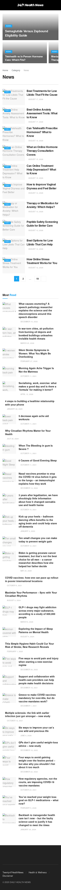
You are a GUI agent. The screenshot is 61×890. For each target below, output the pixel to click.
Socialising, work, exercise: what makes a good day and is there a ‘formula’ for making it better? (38, 386)
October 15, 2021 (28, 509)
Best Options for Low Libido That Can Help (40, 242)
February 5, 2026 (28, 808)
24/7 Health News (30, 5)
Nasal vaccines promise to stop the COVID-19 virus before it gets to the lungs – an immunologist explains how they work (38, 478)
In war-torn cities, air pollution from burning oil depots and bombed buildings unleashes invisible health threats (36, 333)
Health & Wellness (38, 872)
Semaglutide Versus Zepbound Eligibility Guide (26, 33)
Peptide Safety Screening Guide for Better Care (42, 223)
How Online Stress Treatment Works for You (42, 261)
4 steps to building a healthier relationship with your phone (29, 402)
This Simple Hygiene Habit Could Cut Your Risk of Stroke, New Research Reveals (29, 645)
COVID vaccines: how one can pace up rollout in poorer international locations (31, 579)
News (8, 26)
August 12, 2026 (35, 249)
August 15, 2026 (35, 159)
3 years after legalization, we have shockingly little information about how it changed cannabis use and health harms (38, 500)
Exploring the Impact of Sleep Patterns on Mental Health (36, 630)
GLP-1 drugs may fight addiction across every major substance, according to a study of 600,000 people (37, 612)
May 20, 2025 (26, 571)
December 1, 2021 (28, 706)
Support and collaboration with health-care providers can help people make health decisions (37, 680)
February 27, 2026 (28, 361)
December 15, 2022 (29, 321)
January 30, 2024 (28, 829)
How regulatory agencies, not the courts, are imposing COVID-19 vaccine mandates (38, 782)
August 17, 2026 (35, 99)
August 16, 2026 (35, 140)
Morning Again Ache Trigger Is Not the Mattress (36, 369)
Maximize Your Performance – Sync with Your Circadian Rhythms (31, 594)
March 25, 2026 (27, 343)
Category (16, 70)
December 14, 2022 (29, 488)
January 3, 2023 (27, 531)
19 (37, 278)
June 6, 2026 (26, 735)
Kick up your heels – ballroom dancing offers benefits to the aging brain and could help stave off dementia (38, 521)
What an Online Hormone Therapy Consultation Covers (42, 151)
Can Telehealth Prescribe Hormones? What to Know (42, 132)
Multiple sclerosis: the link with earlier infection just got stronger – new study (27, 714)
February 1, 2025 (14, 651)
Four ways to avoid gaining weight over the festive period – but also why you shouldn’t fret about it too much (37, 762)
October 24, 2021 (28, 790)
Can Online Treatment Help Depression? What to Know (41, 169)
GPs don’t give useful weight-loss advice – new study (38, 744)
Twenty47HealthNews (13, 872)
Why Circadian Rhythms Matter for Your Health (28, 432)
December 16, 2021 (29, 687)
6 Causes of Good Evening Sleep (38, 460)
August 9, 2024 (13, 600)
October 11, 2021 (28, 376)
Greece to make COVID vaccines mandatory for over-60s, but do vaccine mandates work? (37, 698)
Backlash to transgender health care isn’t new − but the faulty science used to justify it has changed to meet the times (37, 820)
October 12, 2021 (28, 546)
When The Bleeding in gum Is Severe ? (36, 447)
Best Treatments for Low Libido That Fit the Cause (42, 93)
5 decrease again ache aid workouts (34, 417)
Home (5, 70)
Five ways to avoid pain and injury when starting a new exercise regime (38, 662)
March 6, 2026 (26, 622)
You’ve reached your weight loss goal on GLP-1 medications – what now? (38, 800)
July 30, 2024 (12, 438)
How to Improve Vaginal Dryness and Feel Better (41, 186)
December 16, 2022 (29, 750)
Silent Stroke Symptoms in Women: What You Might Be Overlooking (35, 353)
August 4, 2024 (27, 636)
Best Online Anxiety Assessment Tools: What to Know (42, 113)
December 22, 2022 (29, 772)
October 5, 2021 (14, 585)
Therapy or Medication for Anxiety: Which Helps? (42, 205)
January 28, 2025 (14, 409)
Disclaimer (8, 875)
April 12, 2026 (26, 394)
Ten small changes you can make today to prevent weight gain (38, 539)
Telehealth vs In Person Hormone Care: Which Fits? (24, 58)
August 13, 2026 (35, 193)
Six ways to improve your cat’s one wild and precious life (36, 729)
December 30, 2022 (29, 669)
